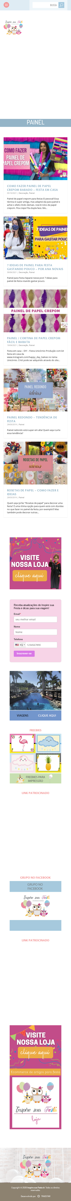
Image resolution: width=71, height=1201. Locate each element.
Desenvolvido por (35, 1196)
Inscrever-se (24, 653)
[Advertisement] (35, 79)
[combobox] (20, 645)
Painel (32, 193)
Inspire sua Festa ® (13, 27)
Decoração (23, 193)
